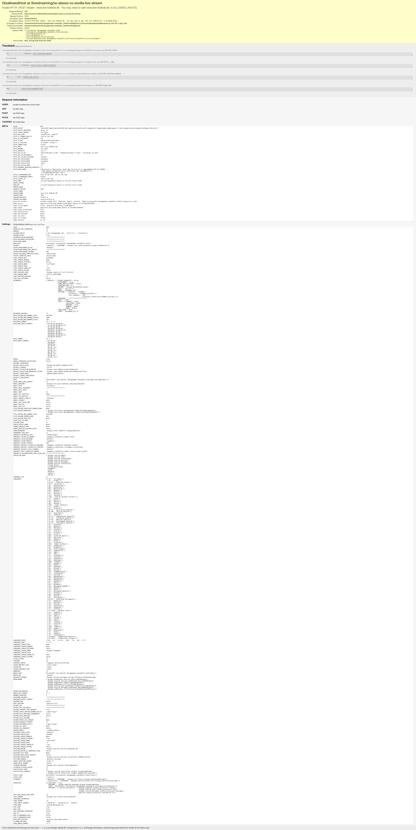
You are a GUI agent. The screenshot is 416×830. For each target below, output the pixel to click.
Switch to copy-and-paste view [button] (23, 46)
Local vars (12, 58)
